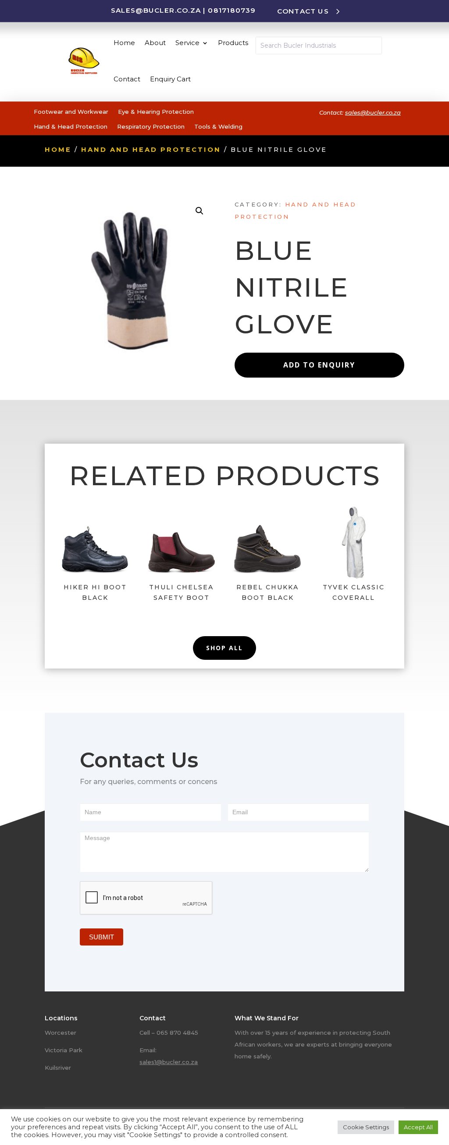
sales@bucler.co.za (156, 10)
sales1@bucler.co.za (168, 1061)
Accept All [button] (418, 1127)
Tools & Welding (218, 126)
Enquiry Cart (170, 79)
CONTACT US (303, 11)
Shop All (224, 648)
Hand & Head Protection (70, 126)
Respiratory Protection (151, 126)
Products (233, 43)
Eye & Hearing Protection (156, 111)
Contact (127, 79)
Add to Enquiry (319, 365)
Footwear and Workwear (71, 111)
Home (124, 43)
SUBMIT (101, 937)
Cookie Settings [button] (366, 1127)
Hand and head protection (151, 150)
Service (187, 43)
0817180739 (231, 10)
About (155, 43)
